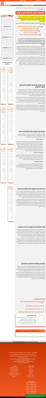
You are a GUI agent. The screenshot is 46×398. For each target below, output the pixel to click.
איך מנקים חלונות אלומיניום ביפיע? (33, 309)
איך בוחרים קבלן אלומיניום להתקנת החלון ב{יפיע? (30, 312)
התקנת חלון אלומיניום (36, 8)
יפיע (7, 64)
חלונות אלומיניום (28, 89)
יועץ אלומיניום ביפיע (3, 149)
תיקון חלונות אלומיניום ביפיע (10, 70)
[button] (2, 3)
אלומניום (7, 27)
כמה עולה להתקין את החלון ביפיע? (34, 306)
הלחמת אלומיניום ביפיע (10, 188)
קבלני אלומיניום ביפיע (10, 109)
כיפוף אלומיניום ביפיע (10, 149)
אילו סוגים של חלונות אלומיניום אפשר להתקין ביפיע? (32, 302)
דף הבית (43, 8)
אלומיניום (7, 37)
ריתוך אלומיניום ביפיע (3, 69)
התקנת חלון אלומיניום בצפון (25, 8)
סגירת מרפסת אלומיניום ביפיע (3, 110)
